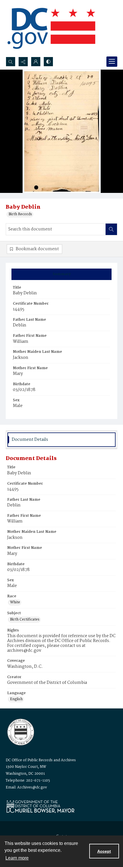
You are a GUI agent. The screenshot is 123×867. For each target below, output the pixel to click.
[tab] (61, 274)
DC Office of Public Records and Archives (41, 760)
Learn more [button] (17, 858)
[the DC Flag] (51, 28)
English (16, 699)
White (15, 602)
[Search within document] (111, 229)
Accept (104, 851)
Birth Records (20, 214)
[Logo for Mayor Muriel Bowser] (40, 806)
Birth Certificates (24, 620)
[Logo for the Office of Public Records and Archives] (20, 731)
